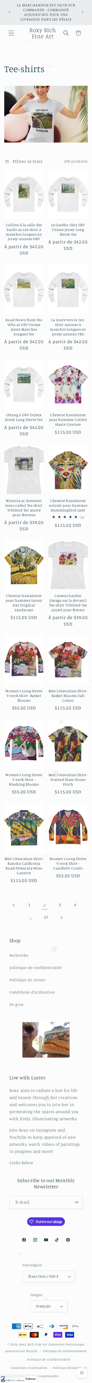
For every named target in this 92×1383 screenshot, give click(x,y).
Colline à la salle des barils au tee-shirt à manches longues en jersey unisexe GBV (24, 232)
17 (46, 917)
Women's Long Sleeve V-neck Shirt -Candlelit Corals (68, 863)
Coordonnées (49, 1376)
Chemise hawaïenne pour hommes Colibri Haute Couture (68, 420)
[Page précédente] (14, 905)
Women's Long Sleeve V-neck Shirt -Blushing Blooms (23, 780)
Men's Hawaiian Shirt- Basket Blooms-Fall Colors (68, 696)
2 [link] (44, 905)
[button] (11, 33)
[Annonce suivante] (82, 12)
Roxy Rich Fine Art (33, 1344)
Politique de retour (27, 979)
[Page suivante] (61, 917)
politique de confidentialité (35, 967)
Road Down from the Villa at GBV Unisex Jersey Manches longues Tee (23, 327)
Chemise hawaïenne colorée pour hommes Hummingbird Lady (68, 505)
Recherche (18, 955)
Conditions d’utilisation (29, 1368)
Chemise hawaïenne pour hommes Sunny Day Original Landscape (24, 602)
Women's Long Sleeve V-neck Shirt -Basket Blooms (23, 696)
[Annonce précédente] (9, 12)
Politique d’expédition (70, 1368)
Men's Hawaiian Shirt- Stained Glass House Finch (68, 780)
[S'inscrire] (76, 1202)
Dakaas (31, 1378)
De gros (16, 1004)
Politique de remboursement (65, 1351)
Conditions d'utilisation (31, 992)
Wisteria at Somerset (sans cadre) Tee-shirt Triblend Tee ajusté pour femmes (23, 507)
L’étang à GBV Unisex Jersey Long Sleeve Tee (23, 417)
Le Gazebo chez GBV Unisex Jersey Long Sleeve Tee (68, 230)
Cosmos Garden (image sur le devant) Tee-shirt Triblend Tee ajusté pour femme (68, 602)
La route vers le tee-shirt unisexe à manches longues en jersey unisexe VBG (68, 327)
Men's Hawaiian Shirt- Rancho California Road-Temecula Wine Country (23, 865)
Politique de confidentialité (48, 1359)
